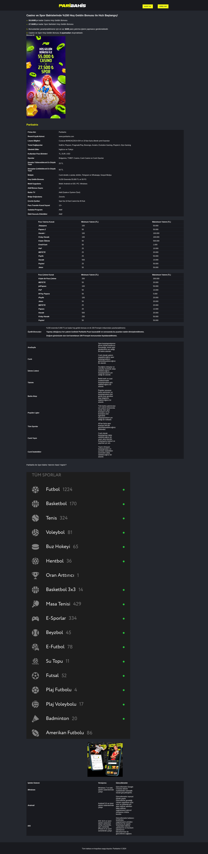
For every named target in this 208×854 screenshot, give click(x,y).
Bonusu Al (30, 35)
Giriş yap (163, 6)
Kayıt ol (147, 6)
